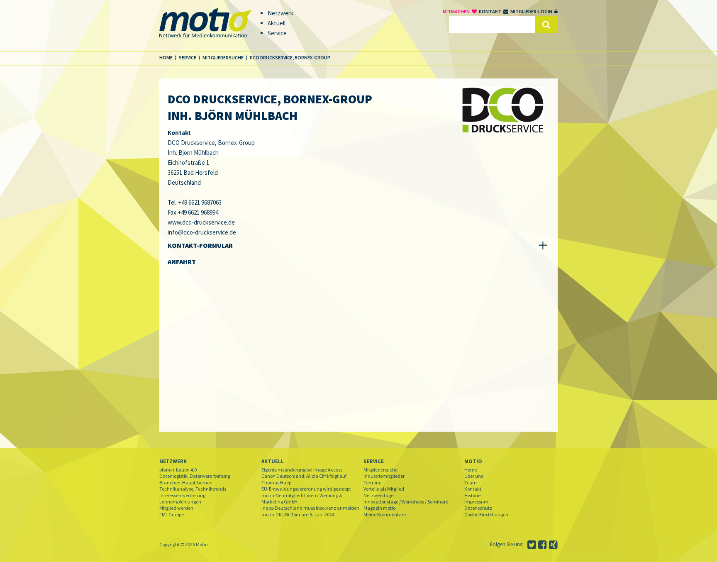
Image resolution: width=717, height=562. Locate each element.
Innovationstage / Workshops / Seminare (405, 501)
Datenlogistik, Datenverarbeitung (194, 476)
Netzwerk (173, 461)
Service (373, 461)
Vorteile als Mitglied (383, 489)
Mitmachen (456, 11)
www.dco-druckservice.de (201, 222)
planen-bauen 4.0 (178, 470)
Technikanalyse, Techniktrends (192, 489)
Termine (372, 482)
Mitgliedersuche (380, 470)
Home (470, 470)
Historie (472, 495)
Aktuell (272, 461)
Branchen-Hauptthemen (185, 482)
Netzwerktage (378, 495)
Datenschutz (478, 508)
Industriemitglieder (384, 476)
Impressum (476, 501)
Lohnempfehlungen (180, 501)
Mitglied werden (176, 508)
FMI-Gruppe (171, 514)
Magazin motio (379, 508)
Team (470, 482)
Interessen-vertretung (182, 495)
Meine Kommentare (384, 514)
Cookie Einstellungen (486, 514)
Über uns (473, 476)
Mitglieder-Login (531, 11)
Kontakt (490, 11)
